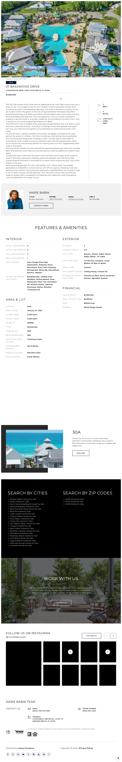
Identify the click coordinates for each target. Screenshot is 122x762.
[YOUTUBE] (23, 754)
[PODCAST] (49, 754)
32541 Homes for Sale (74, 502)
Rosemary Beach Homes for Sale (24, 536)
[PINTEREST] (33, 754)
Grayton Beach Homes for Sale (23, 516)
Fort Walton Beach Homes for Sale (25, 524)
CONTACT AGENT (41, 206)
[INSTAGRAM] (13, 754)
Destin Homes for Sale (19, 502)
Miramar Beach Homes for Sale (23, 499)
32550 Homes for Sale (74, 499)
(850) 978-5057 (55, 199)
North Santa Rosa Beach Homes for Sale (27, 504)
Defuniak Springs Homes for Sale (24, 543)
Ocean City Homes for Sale (21, 521)
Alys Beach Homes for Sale (21, 533)
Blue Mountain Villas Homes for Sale (25, 509)
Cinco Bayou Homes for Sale (22, 519)
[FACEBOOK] (8, 754)
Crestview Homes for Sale (21, 545)
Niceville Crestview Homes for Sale (25, 531)
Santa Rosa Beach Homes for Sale (24, 506)
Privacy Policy (86, 748)
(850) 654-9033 (89, 711)
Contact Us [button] (61, 603)
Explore (81, 453)
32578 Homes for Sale (74, 504)
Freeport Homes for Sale (20, 526)
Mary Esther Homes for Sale (22, 528)
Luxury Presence (26, 748)
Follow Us (91, 636)
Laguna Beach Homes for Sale (23, 541)
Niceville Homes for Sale (20, 511)
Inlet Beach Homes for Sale (21, 538)
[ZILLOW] (39, 754)
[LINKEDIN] (18, 754)
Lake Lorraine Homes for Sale (22, 514)
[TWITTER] (28, 754)
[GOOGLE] (44, 754)
